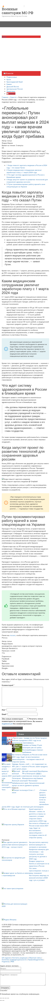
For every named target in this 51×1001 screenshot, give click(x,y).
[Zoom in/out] (8, 998)
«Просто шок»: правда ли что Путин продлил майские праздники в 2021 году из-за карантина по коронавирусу (29, 740)
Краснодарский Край (13, 50)
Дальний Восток (11, 59)
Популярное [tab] (9, 734)
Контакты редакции (19, 957)
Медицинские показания (11, 1)
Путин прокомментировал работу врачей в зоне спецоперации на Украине (26, 185)
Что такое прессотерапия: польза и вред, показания (39, 870)
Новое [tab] (21, 734)
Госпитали (42, 1)
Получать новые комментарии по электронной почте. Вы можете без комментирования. (22, 721)
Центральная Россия (13, 64)
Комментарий (8, 685)
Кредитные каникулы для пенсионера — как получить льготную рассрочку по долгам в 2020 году (39, 854)
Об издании (6, 957)
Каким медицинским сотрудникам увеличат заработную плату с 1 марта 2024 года (24, 171)
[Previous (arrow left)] (1, 1000)
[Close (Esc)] (1, 998)
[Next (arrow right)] (3, 1000)
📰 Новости (8, 73)
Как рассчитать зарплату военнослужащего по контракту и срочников (38, 844)
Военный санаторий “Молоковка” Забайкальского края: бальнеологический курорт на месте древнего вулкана (28, 782)
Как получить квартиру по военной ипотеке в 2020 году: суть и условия (39, 877)
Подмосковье (10, 40)
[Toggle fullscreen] (6, 998)
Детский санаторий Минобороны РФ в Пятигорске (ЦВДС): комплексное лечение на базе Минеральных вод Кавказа (35, 774)
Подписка (5, 961)
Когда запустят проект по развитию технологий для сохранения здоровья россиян (27, 180)
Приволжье (9, 69)
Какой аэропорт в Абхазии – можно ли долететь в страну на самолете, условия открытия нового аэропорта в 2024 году (38, 815)
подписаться (7, 723)
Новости (13, 97)
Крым (6, 45)
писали (13, 635)
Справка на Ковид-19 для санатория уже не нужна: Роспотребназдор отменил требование (32, 748)
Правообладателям (35, 959)
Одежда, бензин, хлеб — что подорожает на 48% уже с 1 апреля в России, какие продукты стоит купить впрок (30, 766)
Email (4, 714)
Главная (5, 97)
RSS (12, 961)
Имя (4, 710)
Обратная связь (35, 957)
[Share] (3, 998)
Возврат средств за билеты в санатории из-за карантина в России (39, 863)
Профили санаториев (29, 1)
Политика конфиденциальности (14, 959)
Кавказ (7, 54)
